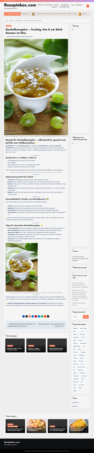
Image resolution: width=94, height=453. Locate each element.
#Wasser (23, 36)
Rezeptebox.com (20, 5)
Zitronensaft (81, 384)
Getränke (56, 5)
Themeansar (66, 451)
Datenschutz (75, 402)
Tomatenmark (82, 373)
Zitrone (74, 384)
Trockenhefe (76, 376)
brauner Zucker (83, 328)
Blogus (58, 451)
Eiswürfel (75, 334)
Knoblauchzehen (76, 346)
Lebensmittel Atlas (64, 7)
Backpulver (75, 328)
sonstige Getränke (12, 426)
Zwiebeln (75, 390)
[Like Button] (7, 310)
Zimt (82, 382)
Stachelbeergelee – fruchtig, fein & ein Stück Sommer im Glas (34, 31)
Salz (74, 367)
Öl (79, 390)
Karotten (80, 340)
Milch (74, 349)
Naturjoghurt (83, 352)
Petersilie (82, 358)
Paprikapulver (82, 355)
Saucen (73, 5)
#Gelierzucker (10, 36)
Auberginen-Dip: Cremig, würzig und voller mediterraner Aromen (14, 349)
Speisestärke (80, 370)
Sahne (82, 364)
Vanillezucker (76, 379)
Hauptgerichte (65, 5)
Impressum (75, 406)
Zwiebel (80, 387)
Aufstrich (40, 5)
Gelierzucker (82, 334)
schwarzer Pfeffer (81, 367)
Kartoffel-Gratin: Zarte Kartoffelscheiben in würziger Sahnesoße (77, 430)
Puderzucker (76, 364)
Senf (74, 370)
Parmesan (75, 358)
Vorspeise (54, 7)
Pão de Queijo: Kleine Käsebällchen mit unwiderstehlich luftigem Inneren (35, 431)
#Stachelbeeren (17, 36)
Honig (82, 337)
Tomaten (75, 373)
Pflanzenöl (81, 361)
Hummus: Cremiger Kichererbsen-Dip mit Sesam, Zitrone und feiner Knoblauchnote (35, 350)
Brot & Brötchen (48, 5)
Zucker (74, 387)
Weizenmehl (75, 382)
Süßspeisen (79, 5)
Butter (74, 331)
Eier (82, 331)
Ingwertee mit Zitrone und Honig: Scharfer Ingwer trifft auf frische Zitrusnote (15, 430)
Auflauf (73, 426)
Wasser (82, 379)
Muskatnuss (75, 352)
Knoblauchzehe (83, 343)
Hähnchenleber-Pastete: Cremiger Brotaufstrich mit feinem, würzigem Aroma (57, 349)
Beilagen (52, 426)
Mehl (84, 346)
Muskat (79, 349)
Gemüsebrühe (76, 337)
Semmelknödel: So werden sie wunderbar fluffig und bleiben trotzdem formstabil (57, 431)
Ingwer (74, 340)
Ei (78, 331)
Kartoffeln (75, 343)
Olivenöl (75, 355)
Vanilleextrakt (84, 376)
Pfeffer (74, 361)
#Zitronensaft (29, 36)
